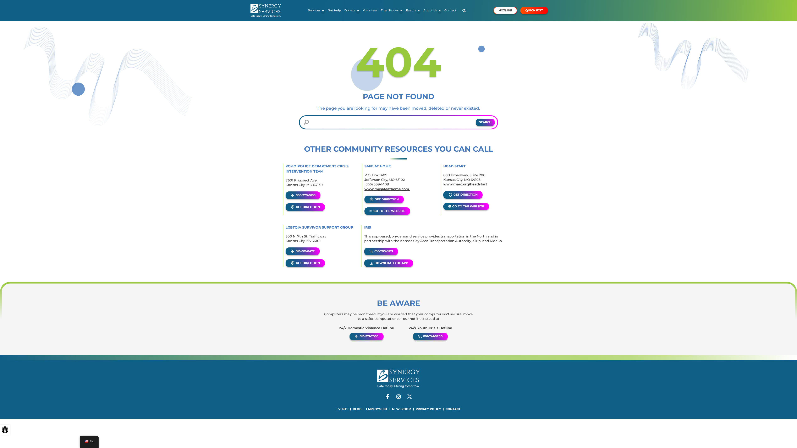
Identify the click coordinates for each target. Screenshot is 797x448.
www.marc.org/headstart (465, 184)
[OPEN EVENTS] (418, 10)
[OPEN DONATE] (358, 10)
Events (342, 409)
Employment (376, 409)
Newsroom (401, 409)
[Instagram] (398, 397)
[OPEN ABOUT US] (439, 10)
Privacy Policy (428, 409)
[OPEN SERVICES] (322, 10)
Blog (357, 409)
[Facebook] (387, 397)
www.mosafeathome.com (387, 189)
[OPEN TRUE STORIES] (401, 10)
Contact (453, 409)
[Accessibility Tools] (5, 430)
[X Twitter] (409, 397)
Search (485, 122)
